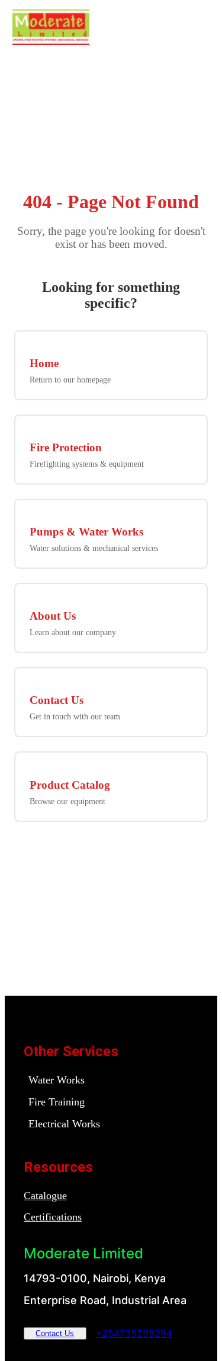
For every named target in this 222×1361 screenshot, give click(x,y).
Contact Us (55, 1333)
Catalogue (45, 1195)
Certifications (53, 1217)
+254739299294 (134, 1333)
